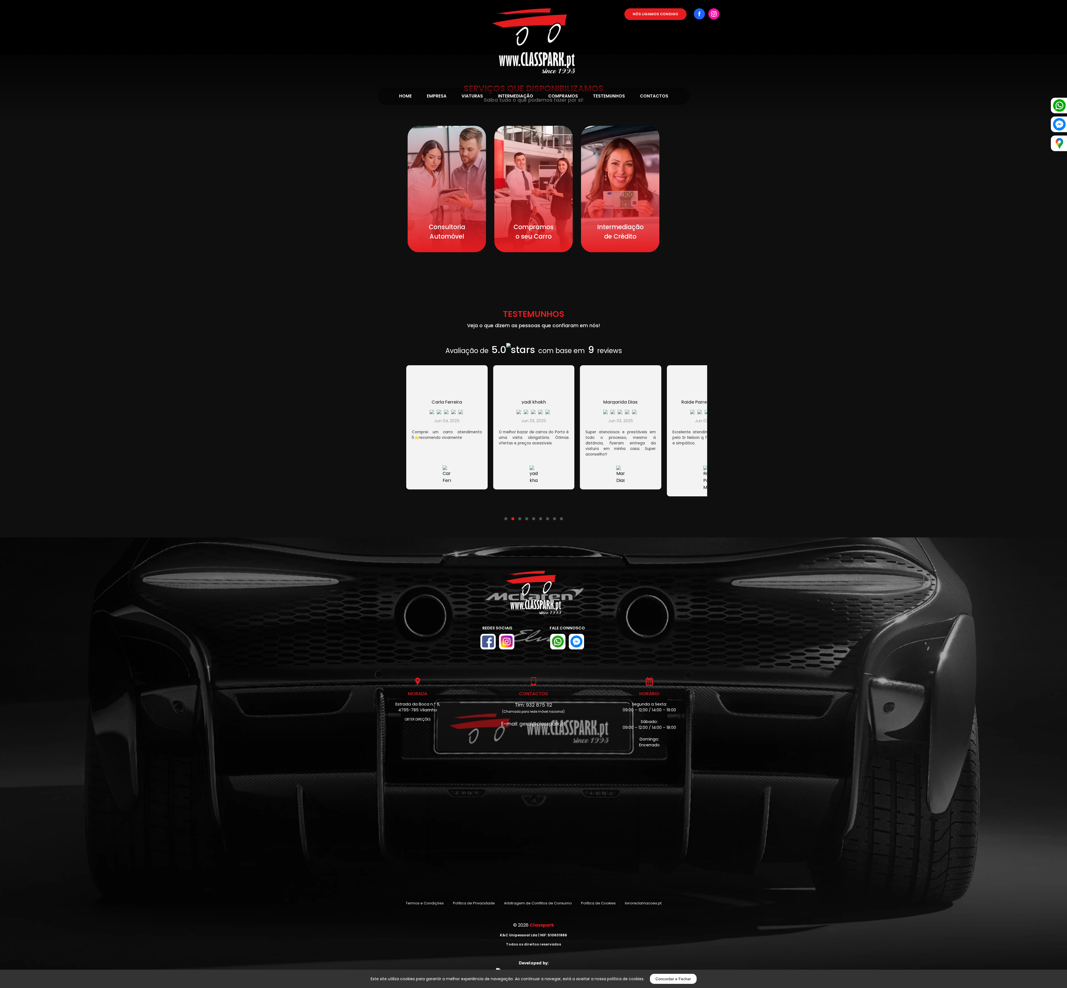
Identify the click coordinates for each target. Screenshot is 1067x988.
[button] (505, 515)
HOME (405, 96)
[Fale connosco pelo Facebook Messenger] (576, 641)
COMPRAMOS (563, 96)
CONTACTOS (654, 96)
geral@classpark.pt (542, 724)
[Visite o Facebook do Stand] (488, 641)
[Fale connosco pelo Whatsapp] (558, 641)
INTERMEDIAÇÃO (515, 96)
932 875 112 (539, 705)
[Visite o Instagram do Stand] (506, 641)
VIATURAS (472, 96)
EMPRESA (437, 96)
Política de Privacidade (474, 903)
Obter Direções (418, 719)
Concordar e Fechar (673, 979)
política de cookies (625, 979)
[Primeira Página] (533, 36)
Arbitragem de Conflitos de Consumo (538, 903)
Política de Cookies (598, 903)
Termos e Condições (425, 903)
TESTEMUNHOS (609, 96)
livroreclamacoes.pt (643, 903)
